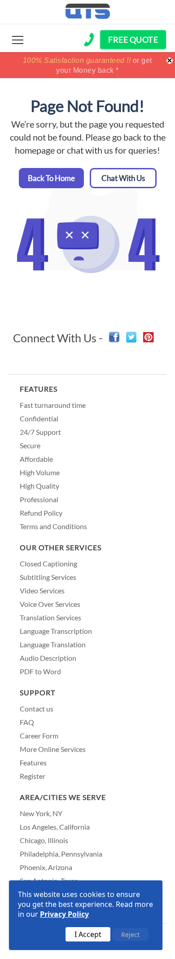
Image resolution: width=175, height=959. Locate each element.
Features (38, 388)
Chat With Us (123, 178)
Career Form (39, 735)
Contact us (36, 708)
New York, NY (41, 813)
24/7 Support (40, 432)
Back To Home (51, 178)
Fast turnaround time (53, 405)
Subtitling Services (48, 577)
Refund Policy (41, 512)
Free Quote (133, 39)
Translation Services (50, 617)
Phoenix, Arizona (46, 867)
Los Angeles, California (55, 826)
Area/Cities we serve (63, 797)
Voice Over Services (50, 604)
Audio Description (48, 658)
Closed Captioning (48, 563)
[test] (17, 40)
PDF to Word (40, 671)
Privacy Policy (64, 914)
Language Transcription (56, 631)
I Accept (87, 934)
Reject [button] (130, 934)
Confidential (39, 418)
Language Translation (53, 644)
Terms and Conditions (53, 526)
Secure (30, 445)
